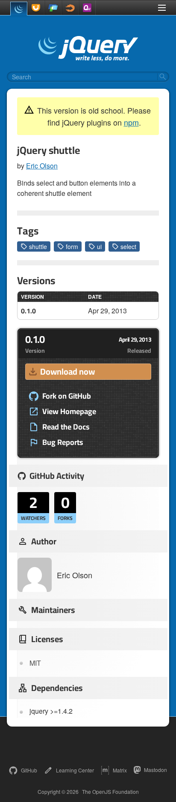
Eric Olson (42, 166)
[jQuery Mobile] (53, 7)
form (72, 246)
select (128, 246)
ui (99, 246)
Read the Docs (66, 427)
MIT (35, 663)
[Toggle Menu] (162, 8)
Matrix (120, 770)
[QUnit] (87, 7)
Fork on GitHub (66, 396)
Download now (67, 371)
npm (131, 122)
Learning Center (75, 770)
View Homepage (69, 412)
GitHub (29, 770)
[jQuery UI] (35, 7)
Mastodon (155, 769)
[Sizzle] (70, 7)
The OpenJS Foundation (110, 791)
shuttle (38, 246)
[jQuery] (18, 8)
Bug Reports (62, 442)
